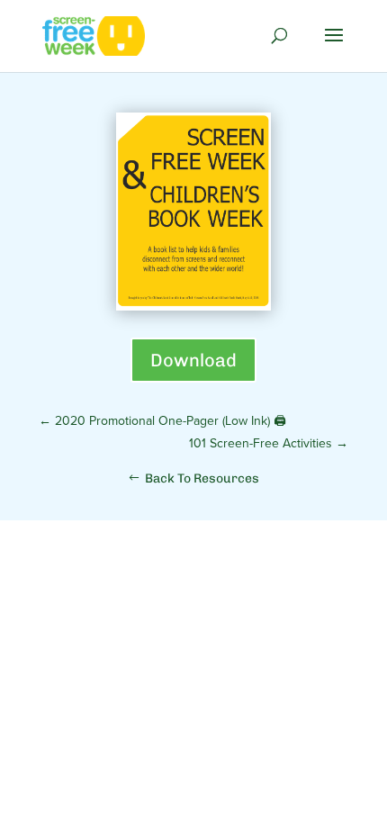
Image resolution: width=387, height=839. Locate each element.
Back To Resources (202, 478)
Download (193, 360)
